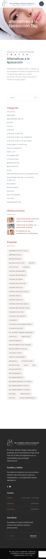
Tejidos (10, 198)
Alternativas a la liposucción (18, 60)
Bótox (10, 122)
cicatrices (13, 267)
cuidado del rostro (17, 316)
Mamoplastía (13, 163)
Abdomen (11, 115)
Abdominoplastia (15, 119)
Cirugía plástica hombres (19, 137)
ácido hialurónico (27, 398)
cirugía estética (16, 287)
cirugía (26, 267)
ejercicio (13, 336)
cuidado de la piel (16, 312)
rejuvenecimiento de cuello (20, 381)
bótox (32, 263)
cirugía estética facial (18, 292)
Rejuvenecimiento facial (19, 386)
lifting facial (27, 361)
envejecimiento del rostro (20, 345)
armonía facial (15, 255)
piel (34, 365)
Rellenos (11, 184)
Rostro (10, 191)
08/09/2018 (12, 52)
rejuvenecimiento (16, 377)
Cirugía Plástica (15, 133)
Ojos (9, 170)
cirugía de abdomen (17, 271)
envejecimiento (15, 341)
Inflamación (13, 155)
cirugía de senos (16, 279)
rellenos (12, 394)
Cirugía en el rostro (17, 283)
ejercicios (26, 336)
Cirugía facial (15, 296)
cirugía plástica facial (18, 304)
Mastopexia (12, 166)
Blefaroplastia (15, 259)
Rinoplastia (12, 187)
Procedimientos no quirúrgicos (22, 174)
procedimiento (15, 373)
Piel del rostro (15, 369)
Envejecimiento (14, 148)
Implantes (13, 361)
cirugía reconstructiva (19, 308)
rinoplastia (25, 394)
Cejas (10, 126)
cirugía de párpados (17, 275)
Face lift (11, 152)
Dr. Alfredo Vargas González (21, 332)
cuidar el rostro (16, 328)
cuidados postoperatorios (20, 324)
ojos (26, 365)
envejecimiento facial (18, 349)
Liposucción (13, 159)
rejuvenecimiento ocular (19, 390)
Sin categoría (13, 195)
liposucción (14, 365)
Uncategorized (27, 52)
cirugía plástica (16, 300)
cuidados (13, 320)
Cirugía (10, 130)
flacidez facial (15, 353)
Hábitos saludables (17, 357)
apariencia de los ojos (18, 251)
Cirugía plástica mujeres (19, 141)
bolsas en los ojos (17, 263)
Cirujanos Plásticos (17, 144)
